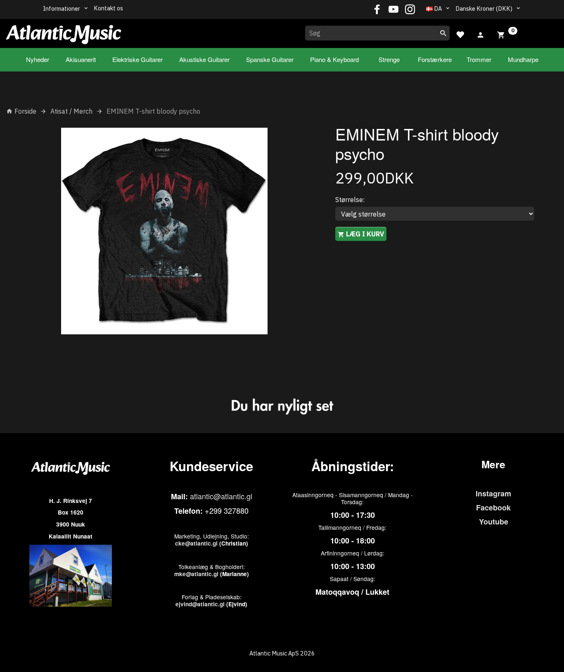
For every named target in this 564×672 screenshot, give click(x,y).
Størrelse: (350, 199)
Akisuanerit (81, 59)
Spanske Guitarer (270, 59)
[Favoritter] (460, 34)
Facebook (493, 507)
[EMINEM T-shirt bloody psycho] (164, 231)
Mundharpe (523, 59)
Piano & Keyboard (334, 59)
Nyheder (37, 59)
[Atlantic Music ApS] (63, 31)
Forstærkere (435, 59)
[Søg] (443, 33)
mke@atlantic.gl (196, 574)
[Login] (480, 34)
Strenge (389, 59)
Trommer (479, 59)
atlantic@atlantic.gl (221, 496)
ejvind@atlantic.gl (200, 604)
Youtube (493, 521)
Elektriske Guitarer (137, 59)
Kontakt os (108, 8)
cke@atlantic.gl (196, 543)
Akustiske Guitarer (204, 59)
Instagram (493, 493)
